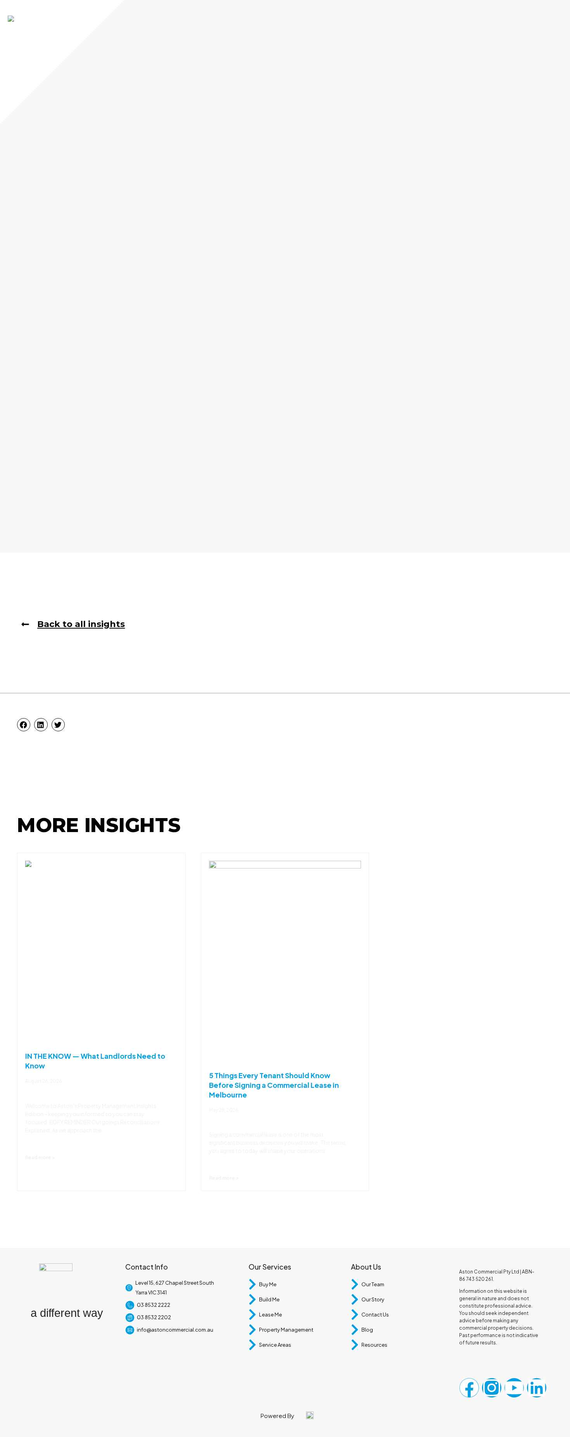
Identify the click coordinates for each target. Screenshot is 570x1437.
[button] (23, 724)
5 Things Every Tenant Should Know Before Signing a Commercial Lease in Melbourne (274, 1085)
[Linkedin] (536, 1387)
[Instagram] (491, 1387)
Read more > (40, 1157)
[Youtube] (514, 1387)
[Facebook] (469, 1387)
